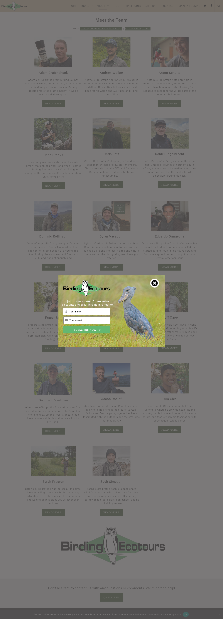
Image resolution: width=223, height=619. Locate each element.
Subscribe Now (85, 329)
